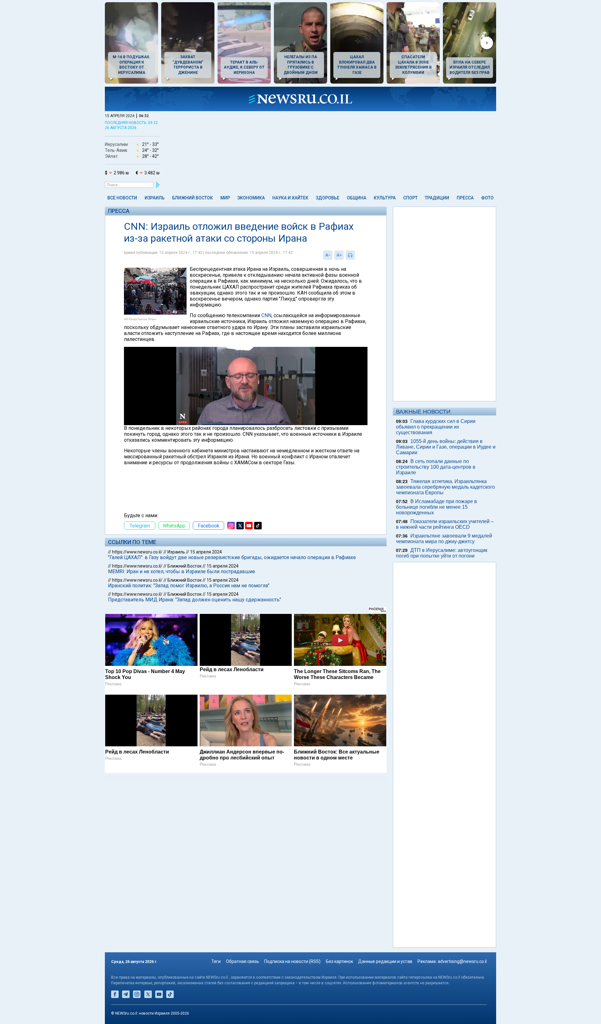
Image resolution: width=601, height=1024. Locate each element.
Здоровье (327, 197)
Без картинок (339, 961)
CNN (266, 315)
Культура (385, 197)
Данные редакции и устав (385, 961)
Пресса (465, 197)
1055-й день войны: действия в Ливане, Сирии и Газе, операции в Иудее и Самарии (446, 447)
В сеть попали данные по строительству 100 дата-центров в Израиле (435, 467)
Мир (225, 197)
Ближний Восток (192, 197)
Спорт (410, 197)
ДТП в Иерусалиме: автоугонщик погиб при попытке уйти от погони (441, 553)
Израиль (155, 197)
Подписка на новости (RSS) (292, 961)
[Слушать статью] (356, 255)
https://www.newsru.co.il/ (137, 551)
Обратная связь (242, 961)
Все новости (122, 197)
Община (356, 197)
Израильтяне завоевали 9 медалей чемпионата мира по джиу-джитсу (444, 538)
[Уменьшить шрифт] (327, 255)
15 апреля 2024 (206, 551)
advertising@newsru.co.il (462, 961)
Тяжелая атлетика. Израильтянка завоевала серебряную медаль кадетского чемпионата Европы (445, 487)
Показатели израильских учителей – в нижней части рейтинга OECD (445, 524)
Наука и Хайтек (290, 197)
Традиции (437, 197)
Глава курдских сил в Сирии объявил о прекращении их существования (435, 427)
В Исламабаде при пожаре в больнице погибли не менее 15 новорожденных (436, 507)
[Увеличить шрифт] (339, 255)
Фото (487, 197)
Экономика (251, 197)
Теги (216, 961)
